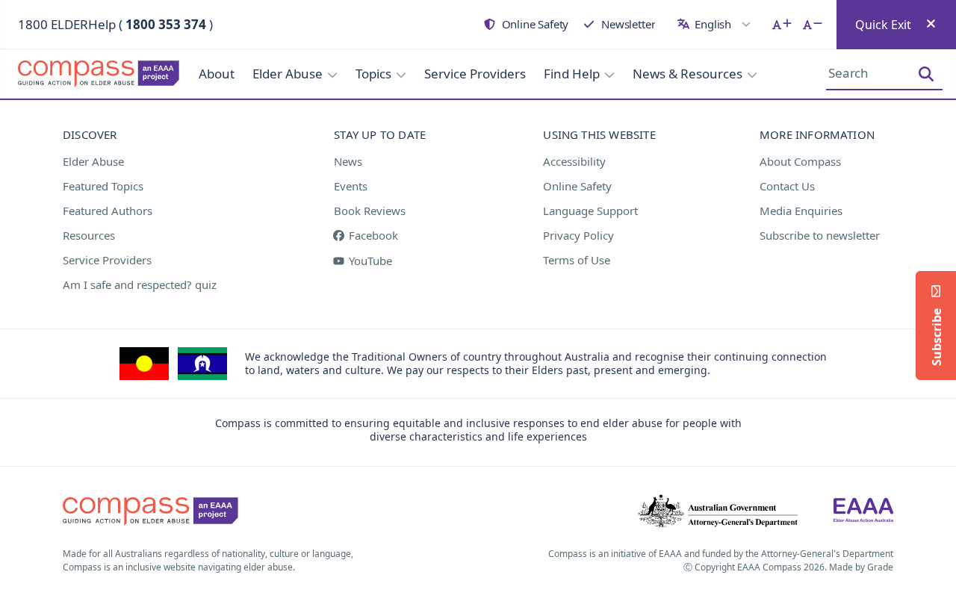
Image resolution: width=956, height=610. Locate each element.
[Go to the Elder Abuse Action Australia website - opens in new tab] (863, 511)
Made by (861, 567)
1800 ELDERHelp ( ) (115, 24)
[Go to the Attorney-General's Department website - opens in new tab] (718, 511)
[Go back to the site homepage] (89, 74)
